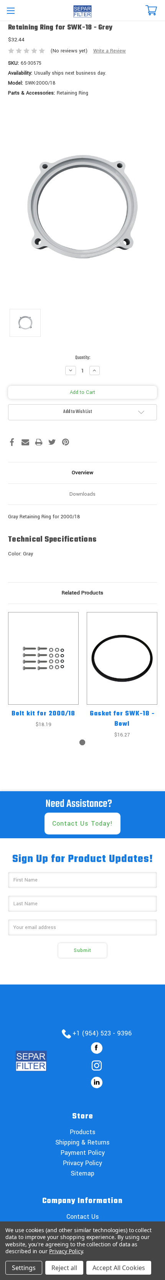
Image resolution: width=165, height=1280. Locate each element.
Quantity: (82, 357)
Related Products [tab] (82, 592)
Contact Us (82, 1216)
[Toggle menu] (10, 10)
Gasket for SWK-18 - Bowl (122, 719)
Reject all (64, 1268)
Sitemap (82, 1173)
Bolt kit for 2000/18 (43, 714)
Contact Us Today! (82, 823)
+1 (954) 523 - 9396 (102, 1033)
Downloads (82, 494)
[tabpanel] (43, 670)
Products (83, 1132)
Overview (82, 472)
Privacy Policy (82, 1163)
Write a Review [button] (109, 50)
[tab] (82, 742)
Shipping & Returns (82, 1142)
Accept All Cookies (118, 1268)
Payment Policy (83, 1152)
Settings (24, 1268)
